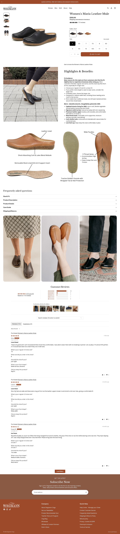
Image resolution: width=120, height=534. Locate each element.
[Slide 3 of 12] (6, 26)
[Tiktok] (10, 509)
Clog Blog (44, 519)
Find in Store (45, 527)
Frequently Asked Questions (88, 513)
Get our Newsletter (47, 510)
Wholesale (44, 521)
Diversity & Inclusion (86, 524)
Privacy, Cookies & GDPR (87, 521)
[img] (15, 336)
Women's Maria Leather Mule (27, 333)
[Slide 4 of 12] (6, 33)
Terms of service (85, 527)
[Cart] (115, 8)
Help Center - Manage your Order (90, 507)
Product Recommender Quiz (50, 513)
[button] (51, 291)
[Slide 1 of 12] (6, 15)
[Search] (108, 8)
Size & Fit (6, 196)
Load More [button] (60, 471)
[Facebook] (4, 509)
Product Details (8, 204)
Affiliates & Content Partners (50, 524)
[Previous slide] (2, 2)
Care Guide (7, 207)
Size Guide (106, 39)
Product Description (10, 200)
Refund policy (84, 519)
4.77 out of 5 (30, 294)
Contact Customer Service (88, 510)
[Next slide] (118, 2)
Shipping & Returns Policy (88, 516)
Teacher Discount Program (49, 516)
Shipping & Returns (9, 211)
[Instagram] (7, 509)
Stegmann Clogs (10, 531)
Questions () (27, 324)
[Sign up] (86, 492)
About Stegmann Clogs (48, 507)
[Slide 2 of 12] (6, 21)
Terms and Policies (112, 532)
